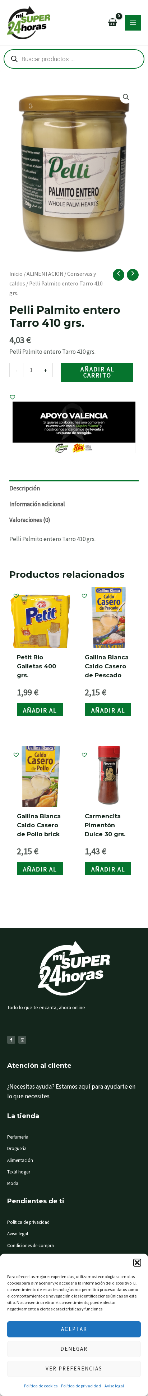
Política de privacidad (81, 1385)
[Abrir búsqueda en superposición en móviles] (74, 59)
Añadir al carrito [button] (40, 711)
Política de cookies (40, 1385)
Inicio (16, 273)
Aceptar (74, 1329)
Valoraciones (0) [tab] (29, 520)
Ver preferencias (74, 1368)
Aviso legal (114, 1385)
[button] (137, 1262)
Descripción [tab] (24, 488)
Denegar (74, 1348)
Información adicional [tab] (37, 504)
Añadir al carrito (97, 372)
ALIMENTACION (45, 273)
